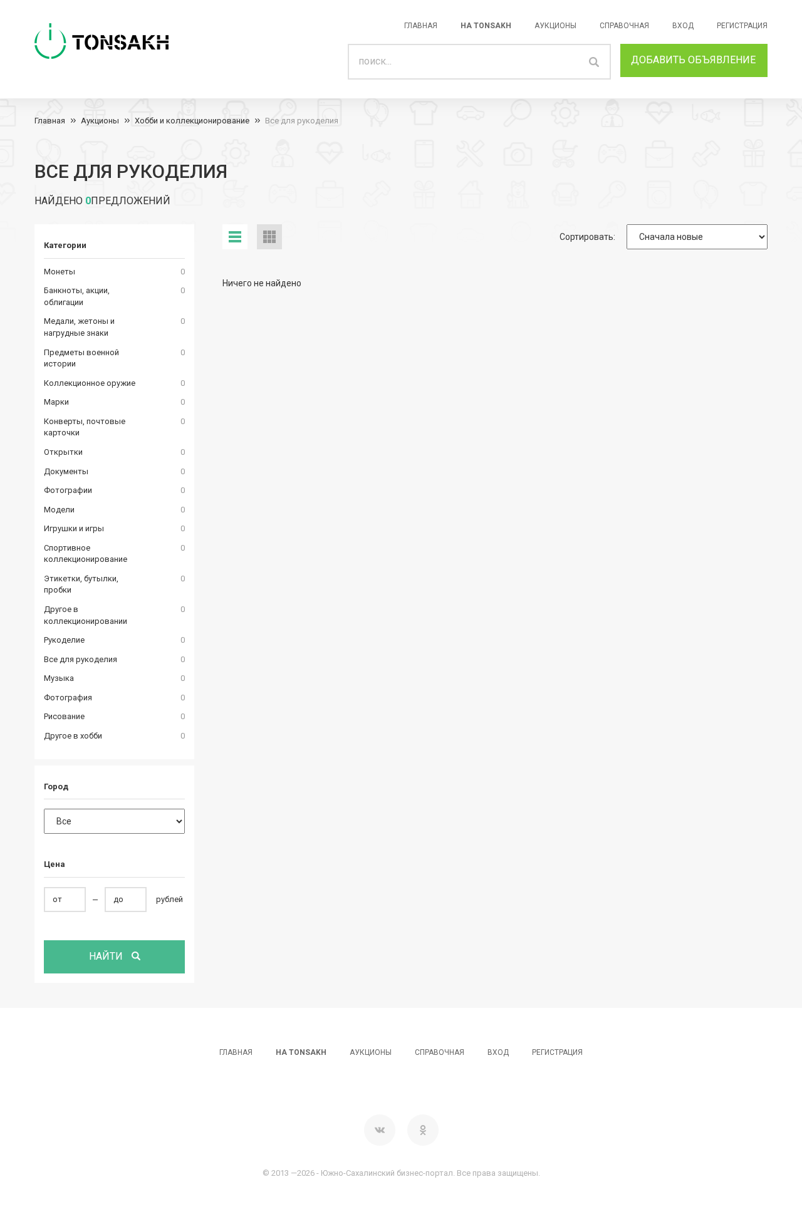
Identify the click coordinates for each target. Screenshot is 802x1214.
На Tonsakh (486, 25)
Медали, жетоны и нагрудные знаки (79, 327)
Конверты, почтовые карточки (84, 427)
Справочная (624, 25)
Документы (66, 471)
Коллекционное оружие (89, 383)
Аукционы (555, 25)
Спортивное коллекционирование (85, 553)
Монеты (59, 271)
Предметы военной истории (81, 358)
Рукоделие (64, 640)
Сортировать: (587, 237)
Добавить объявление (693, 60)
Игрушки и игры (74, 528)
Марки (56, 402)
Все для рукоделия (301, 120)
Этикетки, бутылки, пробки (81, 584)
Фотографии (68, 490)
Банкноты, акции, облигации (77, 296)
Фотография (68, 697)
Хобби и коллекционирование (192, 120)
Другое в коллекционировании (85, 615)
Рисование (64, 716)
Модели (59, 509)
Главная (420, 25)
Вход (683, 25)
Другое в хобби (73, 735)
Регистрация (742, 25)
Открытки (63, 452)
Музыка (59, 678)
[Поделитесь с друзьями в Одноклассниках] (423, 1130)
